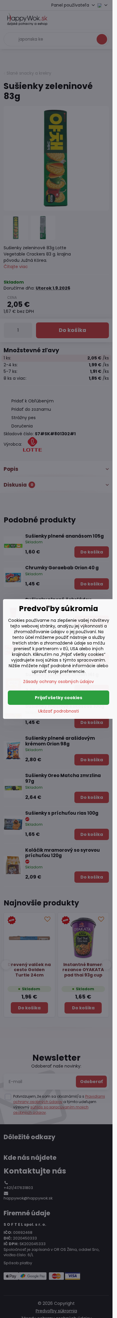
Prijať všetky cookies (58, 698)
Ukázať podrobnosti (58, 711)
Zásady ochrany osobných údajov (58, 682)
